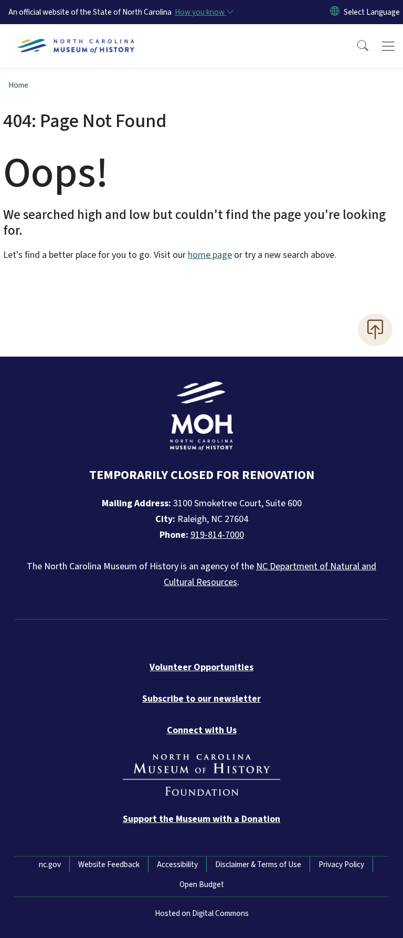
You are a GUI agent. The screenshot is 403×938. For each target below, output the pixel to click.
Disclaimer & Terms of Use (258, 864)
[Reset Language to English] (335, 12)
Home (18, 85)
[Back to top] (375, 330)
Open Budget (201, 884)
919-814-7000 (217, 534)
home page (210, 255)
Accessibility (177, 864)
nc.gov (50, 864)
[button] (355, 46)
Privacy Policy (341, 864)
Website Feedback (109, 864)
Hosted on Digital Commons (202, 913)
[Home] (76, 36)
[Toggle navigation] (388, 46)
